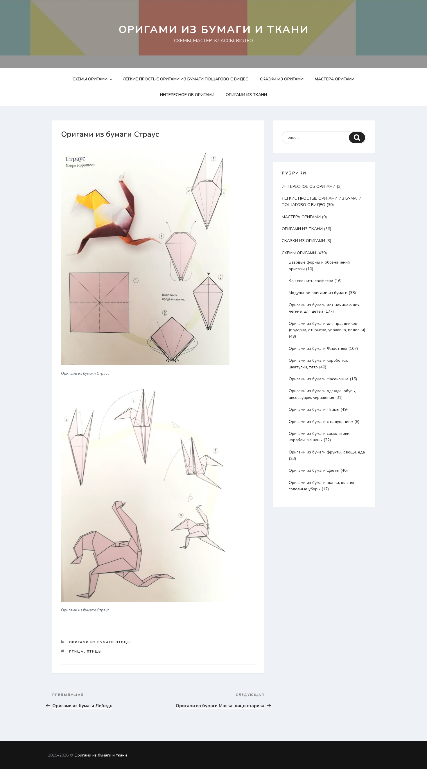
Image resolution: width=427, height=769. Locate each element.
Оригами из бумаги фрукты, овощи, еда (327, 452)
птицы (94, 651)
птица (76, 651)
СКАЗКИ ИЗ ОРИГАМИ (282, 79)
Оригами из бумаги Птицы (100, 642)
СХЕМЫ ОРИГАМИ (90, 79)
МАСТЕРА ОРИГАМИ (334, 79)
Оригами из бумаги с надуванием (321, 421)
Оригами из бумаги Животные (318, 348)
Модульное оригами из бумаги (318, 293)
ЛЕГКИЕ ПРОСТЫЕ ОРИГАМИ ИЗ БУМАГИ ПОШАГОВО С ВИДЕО (186, 79)
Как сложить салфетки (311, 281)
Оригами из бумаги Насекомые (319, 379)
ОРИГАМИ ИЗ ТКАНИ (246, 95)
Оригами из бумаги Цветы (314, 470)
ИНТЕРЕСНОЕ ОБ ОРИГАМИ (187, 95)
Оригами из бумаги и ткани (214, 30)
